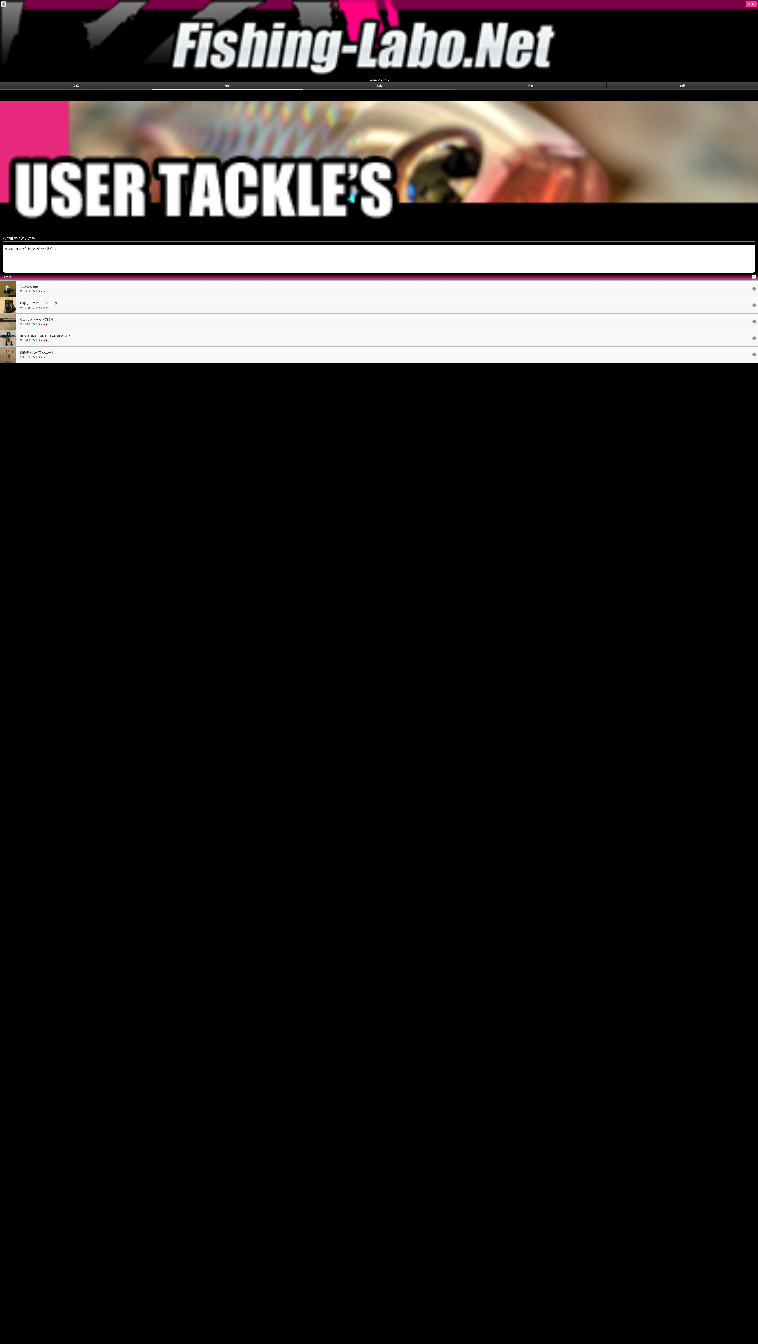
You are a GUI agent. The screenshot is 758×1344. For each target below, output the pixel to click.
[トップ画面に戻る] (379, 77)
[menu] (3, 4)
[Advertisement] (379, 95)
